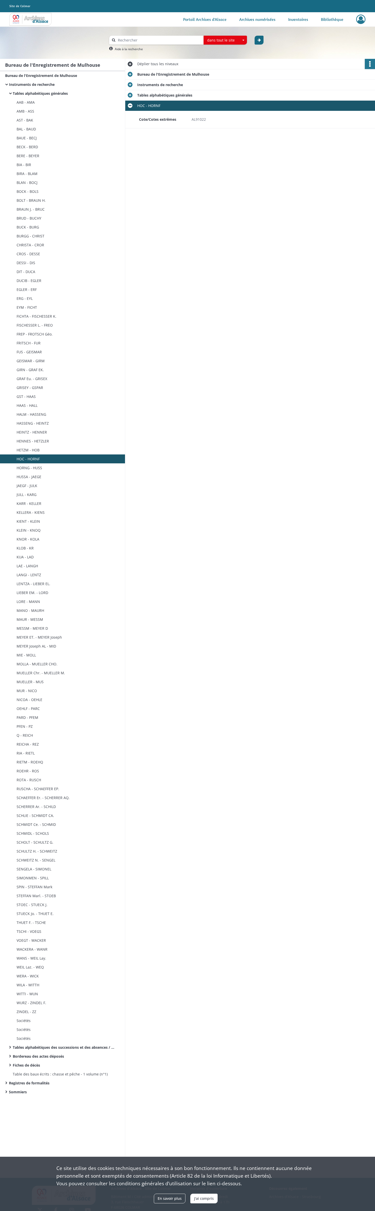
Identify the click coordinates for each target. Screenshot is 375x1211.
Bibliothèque (332, 19)
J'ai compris (204, 1198)
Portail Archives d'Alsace (205, 19)
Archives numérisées (257, 19)
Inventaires (298, 19)
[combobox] (225, 40)
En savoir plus (170, 1198)
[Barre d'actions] (370, 64)
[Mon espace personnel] (361, 19)
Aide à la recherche (129, 49)
